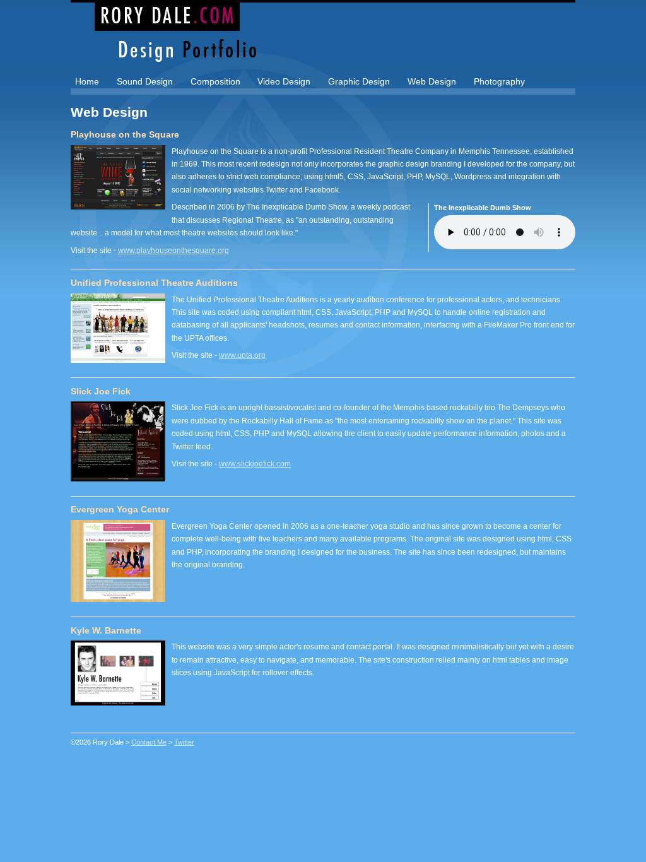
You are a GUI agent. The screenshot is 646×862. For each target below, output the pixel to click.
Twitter (184, 742)
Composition (215, 81)
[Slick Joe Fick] (118, 478)
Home (87, 81)
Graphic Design (359, 81)
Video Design (283, 81)
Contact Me (149, 742)
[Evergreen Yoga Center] (118, 598)
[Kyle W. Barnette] (118, 702)
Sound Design (145, 81)
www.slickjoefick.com (255, 463)
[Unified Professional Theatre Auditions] (118, 359)
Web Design (432, 81)
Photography (499, 81)
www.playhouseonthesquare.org (173, 250)
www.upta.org (242, 355)
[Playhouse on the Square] (118, 206)
